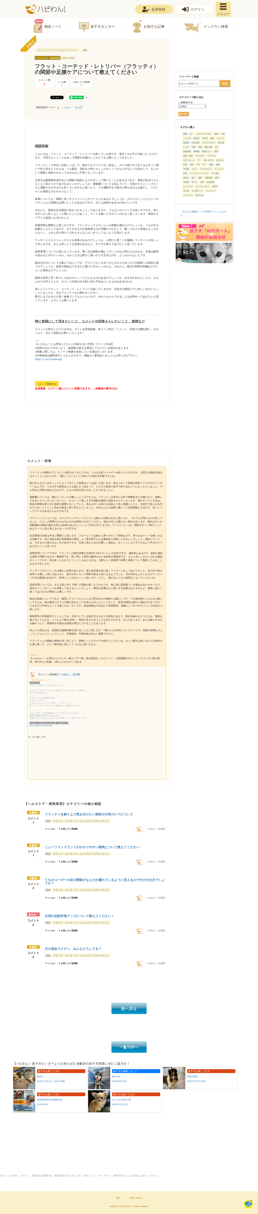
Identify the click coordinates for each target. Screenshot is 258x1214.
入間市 (214, 186)
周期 (211, 164)
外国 (185, 173)
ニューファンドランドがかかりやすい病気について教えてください (92, 847)
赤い (217, 147)
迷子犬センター (102, 26)
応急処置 (210, 182)
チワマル (212, 155)
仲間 (194, 147)
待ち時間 (195, 142)
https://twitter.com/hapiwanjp (40, 725)
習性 (217, 177)
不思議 (186, 168)
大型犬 (205, 138)
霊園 (200, 177)
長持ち (186, 177)
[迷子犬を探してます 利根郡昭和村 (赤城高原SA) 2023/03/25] (50, 1111)
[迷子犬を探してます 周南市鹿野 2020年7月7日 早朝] (200, 1088)
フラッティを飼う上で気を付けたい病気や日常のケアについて (89, 814)
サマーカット (189, 160)
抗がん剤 (199, 195)
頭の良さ (220, 160)
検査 (218, 164)
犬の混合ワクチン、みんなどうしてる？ (73, 948)
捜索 (200, 147)
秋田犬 (196, 138)
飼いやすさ (209, 160)
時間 (216, 133)
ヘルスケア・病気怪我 (47, 58)
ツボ (198, 164)
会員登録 (158, 9)
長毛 (185, 164)
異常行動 (208, 147)
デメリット (211, 190)
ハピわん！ (45, 9)
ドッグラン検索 (216, 26)
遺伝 (212, 138)
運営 (118, 1197)
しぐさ (186, 147)
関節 (85, 50)
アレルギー (200, 155)
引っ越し (215, 173)
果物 (185, 133)
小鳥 (223, 133)
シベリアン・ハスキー (199, 173)
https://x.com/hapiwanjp (48, 359)
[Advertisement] (97, 431)
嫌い (194, 177)
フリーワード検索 (189, 76)
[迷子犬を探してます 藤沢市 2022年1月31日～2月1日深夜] (50, 1088)
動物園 (196, 151)
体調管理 (187, 151)
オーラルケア (206, 168)
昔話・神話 (188, 155)
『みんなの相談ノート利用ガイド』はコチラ (203, 213)
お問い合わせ (136, 1197)
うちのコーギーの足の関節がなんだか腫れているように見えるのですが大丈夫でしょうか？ (105, 881)
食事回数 (208, 177)
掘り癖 (221, 142)
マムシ (194, 168)
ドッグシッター (202, 186)
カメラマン (188, 186)
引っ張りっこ (197, 190)
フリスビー (188, 195)
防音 (216, 151)
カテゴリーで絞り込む (191, 97)
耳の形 (186, 190)
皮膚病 (186, 142)
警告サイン (207, 151)
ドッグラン (219, 168)
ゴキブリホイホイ (204, 133)
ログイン (198, 9)
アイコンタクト (209, 142)
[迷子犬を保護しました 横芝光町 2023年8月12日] (125, 1088)
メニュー (223, 13)
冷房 (202, 182)
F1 (204, 164)
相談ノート (53, 26)
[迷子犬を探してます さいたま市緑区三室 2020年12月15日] (125, 1111)
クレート (221, 138)
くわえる (187, 138)
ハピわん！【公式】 (72, 107)
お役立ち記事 (154, 26)
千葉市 (186, 182)
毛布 (192, 164)
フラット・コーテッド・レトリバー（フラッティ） (57, 50)
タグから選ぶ (187, 127)
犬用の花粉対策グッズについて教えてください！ (79, 916)
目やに (194, 182)
